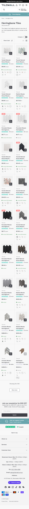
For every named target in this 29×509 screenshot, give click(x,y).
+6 (5, 341)
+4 (5, 74)
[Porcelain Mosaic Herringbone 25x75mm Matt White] (7, 118)
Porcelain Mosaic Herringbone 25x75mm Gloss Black (7, 259)
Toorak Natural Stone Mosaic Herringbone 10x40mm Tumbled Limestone (6, 157)
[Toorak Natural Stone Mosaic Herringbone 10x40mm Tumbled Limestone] (7, 147)
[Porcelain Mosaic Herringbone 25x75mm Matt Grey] (7, 283)
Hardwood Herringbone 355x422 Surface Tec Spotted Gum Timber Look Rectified (21, 361)
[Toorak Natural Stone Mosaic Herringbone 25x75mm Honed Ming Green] (21, 50)
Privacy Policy (4, 501)
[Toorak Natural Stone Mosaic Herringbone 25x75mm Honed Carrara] (7, 50)
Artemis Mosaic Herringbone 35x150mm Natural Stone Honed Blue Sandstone (7, 361)
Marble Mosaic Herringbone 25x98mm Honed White (21, 95)
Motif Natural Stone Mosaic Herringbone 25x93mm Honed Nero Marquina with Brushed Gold (21, 259)
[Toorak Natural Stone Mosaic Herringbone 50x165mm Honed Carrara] (7, 84)
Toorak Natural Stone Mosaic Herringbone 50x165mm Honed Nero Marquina (21, 157)
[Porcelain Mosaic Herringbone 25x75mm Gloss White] (21, 118)
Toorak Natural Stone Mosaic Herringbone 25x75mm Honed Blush (7, 191)
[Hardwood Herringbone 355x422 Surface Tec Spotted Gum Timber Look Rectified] (21, 351)
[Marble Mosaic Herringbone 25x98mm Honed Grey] (21, 283)
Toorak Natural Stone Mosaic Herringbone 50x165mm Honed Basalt (21, 225)
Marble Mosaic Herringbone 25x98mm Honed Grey (21, 293)
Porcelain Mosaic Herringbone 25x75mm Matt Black (7, 225)
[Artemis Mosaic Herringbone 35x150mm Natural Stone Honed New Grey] (7, 317)
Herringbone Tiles (9, 18)
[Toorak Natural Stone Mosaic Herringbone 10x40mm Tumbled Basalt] (21, 181)
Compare (20, 37)
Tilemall (6, 498)
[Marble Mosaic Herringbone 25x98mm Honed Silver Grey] (21, 317)
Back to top (15, 432)
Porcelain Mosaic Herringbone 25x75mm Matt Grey (7, 293)
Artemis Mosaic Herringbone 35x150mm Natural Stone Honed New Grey (7, 327)
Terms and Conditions (13, 501)
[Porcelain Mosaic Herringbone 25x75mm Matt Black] (7, 215)
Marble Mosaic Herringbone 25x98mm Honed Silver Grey (21, 327)
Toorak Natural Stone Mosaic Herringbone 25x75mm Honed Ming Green (21, 61)
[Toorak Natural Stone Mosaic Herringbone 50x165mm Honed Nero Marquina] (21, 147)
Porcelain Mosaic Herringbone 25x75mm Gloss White (21, 129)
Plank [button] (18, 377)
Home (3, 18)
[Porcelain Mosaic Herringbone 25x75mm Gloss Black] (7, 249)
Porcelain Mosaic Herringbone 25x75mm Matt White (7, 129)
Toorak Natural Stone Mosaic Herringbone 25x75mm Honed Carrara (7, 61)
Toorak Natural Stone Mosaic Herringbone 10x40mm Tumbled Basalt (20, 191)
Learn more (22, 1)
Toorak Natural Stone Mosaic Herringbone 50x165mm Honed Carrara (7, 95)
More (3, 32)
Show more (14, 390)
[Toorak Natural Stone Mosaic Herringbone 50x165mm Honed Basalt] (21, 215)
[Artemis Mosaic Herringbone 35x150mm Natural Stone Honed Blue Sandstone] (7, 351)
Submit (14, 415)
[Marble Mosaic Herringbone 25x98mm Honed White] (21, 84)
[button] (23, 5)
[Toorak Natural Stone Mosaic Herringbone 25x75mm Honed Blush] (7, 181)
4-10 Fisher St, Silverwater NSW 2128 (14, 478)
